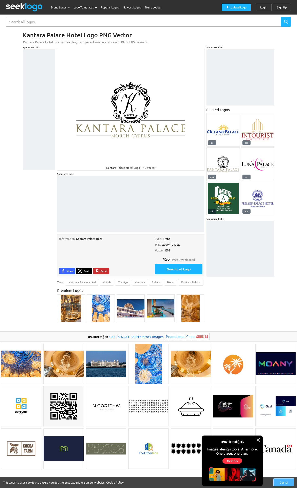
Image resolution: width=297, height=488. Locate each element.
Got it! (284, 482)
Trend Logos (152, 7)
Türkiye (123, 282)
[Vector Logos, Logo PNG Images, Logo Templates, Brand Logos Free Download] (24, 7)
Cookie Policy (115, 482)
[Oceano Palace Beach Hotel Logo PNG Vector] (223, 130)
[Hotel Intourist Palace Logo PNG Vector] (257, 130)
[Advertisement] (39, 109)
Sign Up (282, 7)
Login (263, 7)
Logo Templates (84, 7)
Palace (156, 282)
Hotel (170, 282)
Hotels (107, 282)
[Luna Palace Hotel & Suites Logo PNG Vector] (257, 164)
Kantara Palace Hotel (82, 282)
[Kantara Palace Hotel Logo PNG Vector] (223, 164)
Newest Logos (132, 7)
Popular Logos (110, 7)
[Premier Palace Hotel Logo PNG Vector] (257, 198)
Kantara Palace (190, 282)
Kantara (140, 282)
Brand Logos (59, 7)
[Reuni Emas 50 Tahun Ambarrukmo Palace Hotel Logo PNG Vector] (223, 198)
